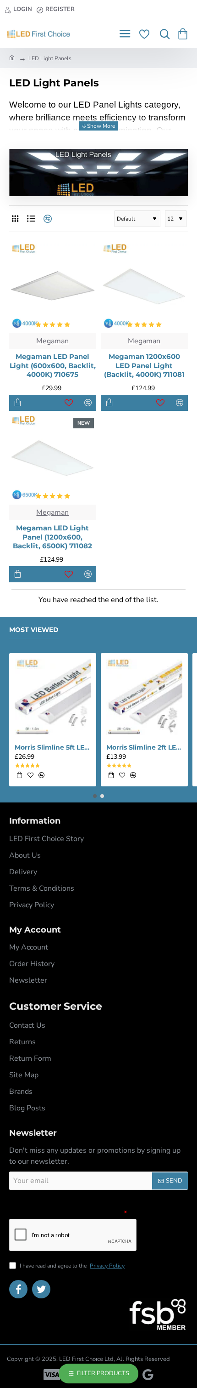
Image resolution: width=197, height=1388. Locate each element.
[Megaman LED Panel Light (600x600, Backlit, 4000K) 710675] (52, 287)
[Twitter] (41, 1289)
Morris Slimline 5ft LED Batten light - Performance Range (53, 747)
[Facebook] (18, 1289)
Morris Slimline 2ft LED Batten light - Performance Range (144, 747)
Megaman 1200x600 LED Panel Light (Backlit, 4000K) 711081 (144, 365)
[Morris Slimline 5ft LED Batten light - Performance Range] (53, 697)
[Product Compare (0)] (46, 219)
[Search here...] (162, 34)
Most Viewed (34, 630)
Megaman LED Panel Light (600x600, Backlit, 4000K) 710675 (53, 365)
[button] (17, 403)
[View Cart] (184, 34)
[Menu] (125, 34)
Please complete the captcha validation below (65, 1212)
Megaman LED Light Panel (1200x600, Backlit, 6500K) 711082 (52, 536)
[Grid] (15, 219)
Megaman (52, 341)
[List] (31, 219)
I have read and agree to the (71, 1265)
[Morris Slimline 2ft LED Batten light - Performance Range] (144, 697)
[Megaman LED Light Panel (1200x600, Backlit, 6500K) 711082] (52, 459)
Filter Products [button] (103, 1373)
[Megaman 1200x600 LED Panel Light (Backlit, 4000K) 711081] (144, 287)
